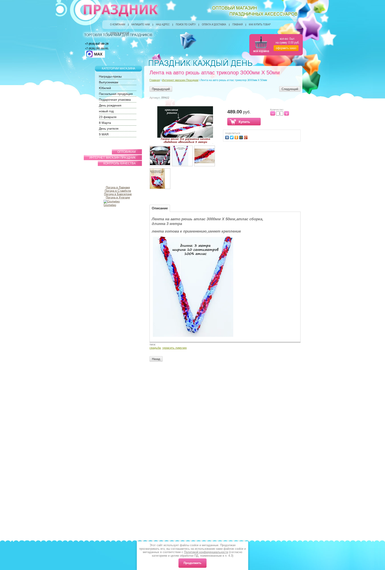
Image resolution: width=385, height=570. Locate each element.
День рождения (110, 105)
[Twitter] (232, 137)
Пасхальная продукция (116, 94)
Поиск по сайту (186, 24)
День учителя (109, 128)
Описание (160, 208)
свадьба (155, 347)
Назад (156, 359)
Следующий (290, 89)
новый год (106, 111)
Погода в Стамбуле (118, 190)
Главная (237, 24)
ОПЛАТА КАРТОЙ (119, 33)
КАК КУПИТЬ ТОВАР (260, 24)
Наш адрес (163, 24)
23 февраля (108, 117)
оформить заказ (286, 48)
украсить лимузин (174, 347)
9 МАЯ (104, 134)
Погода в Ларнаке (118, 187)
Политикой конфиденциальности (206, 552)
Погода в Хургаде (118, 197)
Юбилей (105, 88)
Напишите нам (140, 24)
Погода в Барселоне (118, 194)
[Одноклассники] (237, 137)
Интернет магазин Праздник (180, 80)
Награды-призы (110, 76)
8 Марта (105, 123)
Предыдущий (161, 89)
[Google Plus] (246, 137)
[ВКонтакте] (227, 137)
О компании (117, 24)
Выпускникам (108, 82)
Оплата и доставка (214, 24)
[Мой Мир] (241, 137)
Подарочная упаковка (115, 99)
